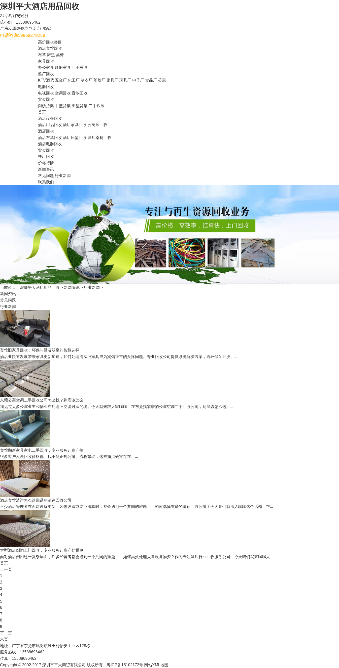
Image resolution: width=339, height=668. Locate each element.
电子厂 (138, 80)
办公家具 (46, 67)
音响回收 (80, 93)
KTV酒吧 (46, 80)
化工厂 (74, 80)
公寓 (162, 80)
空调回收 (63, 93)
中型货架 (63, 106)
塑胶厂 (99, 80)
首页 (4, 563)
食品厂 (151, 80)
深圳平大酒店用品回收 (40, 287)
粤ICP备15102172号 (125, 665)
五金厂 (61, 80)
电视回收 (46, 93)
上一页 (6, 569)
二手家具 (80, 67)
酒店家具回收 (75, 125)
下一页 (6, 633)
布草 (42, 55)
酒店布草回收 (50, 137)
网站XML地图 (156, 665)
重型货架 (80, 106)
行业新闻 (63, 176)
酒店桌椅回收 (99, 137)
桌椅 (60, 55)
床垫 (51, 55)
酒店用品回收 (50, 125)
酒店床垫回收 (75, 137)
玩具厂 (125, 80)
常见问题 (46, 176)
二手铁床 (96, 106)
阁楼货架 (46, 106)
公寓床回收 (97, 125)
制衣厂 (87, 80)
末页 (4, 639)
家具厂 (112, 80)
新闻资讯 (72, 287)
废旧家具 (63, 67)
